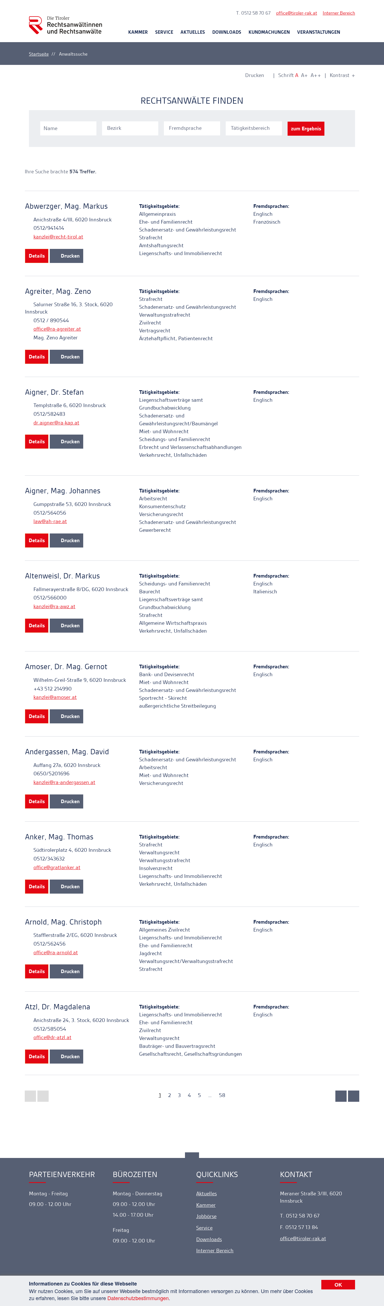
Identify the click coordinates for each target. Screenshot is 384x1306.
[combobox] (131, 127)
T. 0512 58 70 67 (253, 13)
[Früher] (43, 1096)
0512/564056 (49, 512)
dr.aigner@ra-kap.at (56, 422)
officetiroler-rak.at (296, 13)
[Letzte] (353, 1096)
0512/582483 (49, 413)
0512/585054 (49, 1028)
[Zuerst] (30, 1096)
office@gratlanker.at (56, 867)
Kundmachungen (269, 32)
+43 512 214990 (52, 688)
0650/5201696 (51, 773)
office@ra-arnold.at (55, 952)
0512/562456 (49, 943)
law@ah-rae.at (50, 521)
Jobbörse (206, 1216)
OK (338, 1284)
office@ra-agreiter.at (57, 328)
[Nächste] (341, 1096)
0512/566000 (50, 597)
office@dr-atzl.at (52, 1037)
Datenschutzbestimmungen (138, 1298)
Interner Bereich (339, 13)
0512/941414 (48, 227)
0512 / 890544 (51, 320)
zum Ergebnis (306, 128)
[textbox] (131, 128)
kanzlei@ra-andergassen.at (64, 782)
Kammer (138, 32)
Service (164, 32)
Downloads (226, 32)
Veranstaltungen (318, 32)
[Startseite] (65, 20)
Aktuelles (192, 32)
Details (37, 255)
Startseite (39, 54)
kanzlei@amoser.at (55, 697)
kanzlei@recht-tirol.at (58, 236)
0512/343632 (49, 858)
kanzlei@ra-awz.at (54, 606)
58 (222, 1095)
